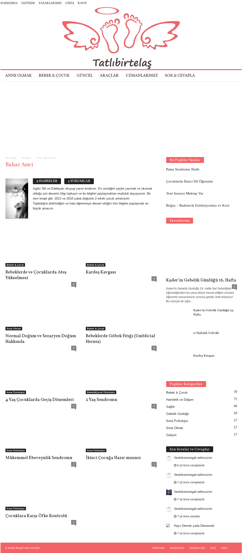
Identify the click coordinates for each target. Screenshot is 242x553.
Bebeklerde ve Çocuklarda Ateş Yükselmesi (35, 275)
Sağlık (170, 406)
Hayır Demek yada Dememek (194, 525)
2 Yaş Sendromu (101, 400)
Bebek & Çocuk (54, 75)
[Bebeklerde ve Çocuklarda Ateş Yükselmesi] (40, 248)
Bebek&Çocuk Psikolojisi (101, 392)
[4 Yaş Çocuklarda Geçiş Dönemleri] (40, 375)
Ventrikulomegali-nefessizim (193, 457)
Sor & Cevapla (180, 75)
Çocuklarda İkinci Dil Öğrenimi (189, 181)
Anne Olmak (18, 75)
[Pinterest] (223, 3)
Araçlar (109, 75)
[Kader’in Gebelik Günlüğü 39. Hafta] (178, 317)
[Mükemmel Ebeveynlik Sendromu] (40, 433)
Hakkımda (9, 3)
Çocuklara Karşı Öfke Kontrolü (36, 516)
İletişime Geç (197, 547)
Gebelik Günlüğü (177, 414)
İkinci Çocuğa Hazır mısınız (113, 458)
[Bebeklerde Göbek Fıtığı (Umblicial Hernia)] (121, 311)
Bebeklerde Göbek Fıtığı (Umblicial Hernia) (120, 339)
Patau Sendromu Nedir (182, 169)
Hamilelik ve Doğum (180, 399)
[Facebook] (209, 3)
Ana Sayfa (10, 157)
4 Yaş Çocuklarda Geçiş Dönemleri (39, 400)
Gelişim (171, 435)
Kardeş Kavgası (101, 272)
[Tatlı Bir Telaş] (121, 38)
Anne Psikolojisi (16, 392)
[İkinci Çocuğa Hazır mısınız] (121, 433)
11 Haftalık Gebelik (206, 333)
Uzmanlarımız (142, 75)
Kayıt (82, 3)
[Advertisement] (121, 117)
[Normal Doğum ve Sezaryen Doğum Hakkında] (40, 311)
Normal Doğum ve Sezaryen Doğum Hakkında (40, 339)
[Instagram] (216, 3)
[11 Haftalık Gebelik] (178, 340)
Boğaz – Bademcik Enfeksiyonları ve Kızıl (197, 205)
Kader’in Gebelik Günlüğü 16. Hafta (201, 280)
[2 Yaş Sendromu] (121, 375)
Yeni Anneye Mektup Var (184, 193)
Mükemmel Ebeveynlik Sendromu (38, 458)
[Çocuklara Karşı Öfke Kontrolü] (40, 491)
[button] (234, 76)
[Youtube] (238, 3)
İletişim (28, 3)
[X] (231, 3)
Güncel (85, 75)
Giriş (69, 3)
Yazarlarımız (50, 3)
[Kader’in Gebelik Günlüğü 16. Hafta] (201, 252)
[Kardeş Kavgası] (121, 248)
